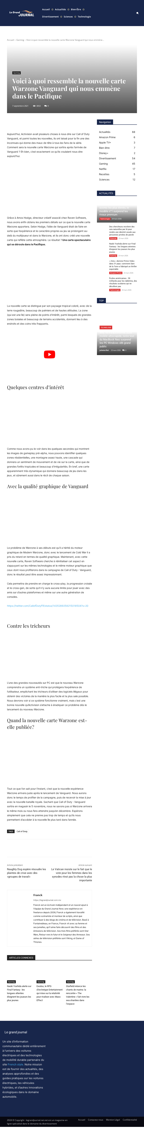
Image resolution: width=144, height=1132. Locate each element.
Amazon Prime (116, 273)
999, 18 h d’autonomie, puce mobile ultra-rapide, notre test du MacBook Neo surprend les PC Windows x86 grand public (117, 339)
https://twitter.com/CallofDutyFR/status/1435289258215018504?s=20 (47, 605)
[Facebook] (10, 848)
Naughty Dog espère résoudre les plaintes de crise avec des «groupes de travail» (26, 873)
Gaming (20, 39)
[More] (91, 123)
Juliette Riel (104, 350)
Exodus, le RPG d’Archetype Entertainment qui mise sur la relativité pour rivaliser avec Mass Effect (50, 993)
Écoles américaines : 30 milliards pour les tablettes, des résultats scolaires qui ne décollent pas (123, 282)
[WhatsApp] (34, 848)
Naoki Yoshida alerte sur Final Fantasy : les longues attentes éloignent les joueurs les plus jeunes (19, 993)
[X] (18, 848)
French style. (16, 1064)
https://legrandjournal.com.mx (47, 900)
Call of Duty (22, 831)
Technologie (105, 219)
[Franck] (19, 918)
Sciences (113, 238)
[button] (137, 13)
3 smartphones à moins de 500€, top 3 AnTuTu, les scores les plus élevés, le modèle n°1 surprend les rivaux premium (115, 207)
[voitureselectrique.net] (22, 13)
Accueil (10, 39)
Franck (37, 895)
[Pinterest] (26, 848)
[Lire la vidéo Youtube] (49, 354)
